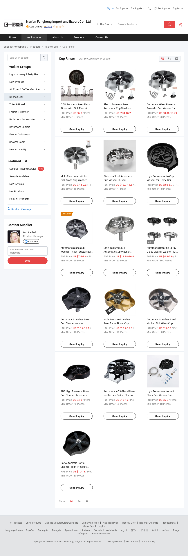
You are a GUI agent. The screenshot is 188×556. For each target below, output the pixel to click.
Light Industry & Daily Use (23, 74)
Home (12, 37)
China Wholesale (90, 522)
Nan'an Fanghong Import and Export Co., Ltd (58, 21)
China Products (33, 522)
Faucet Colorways (19, 134)
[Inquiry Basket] (150, 8)
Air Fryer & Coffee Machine (24, 89)
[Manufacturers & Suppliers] (27, 7)
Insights (101, 525)
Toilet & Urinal (17, 104)
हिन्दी (154, 530)
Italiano (86, 530)
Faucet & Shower (19, 112)
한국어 (134, 530)
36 (79, 501)
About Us (57, 37)
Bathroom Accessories (22, 119)
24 (71, 501)
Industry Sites (128, 522)
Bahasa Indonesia (101, 533)
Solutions (79, 37)
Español (30, 530)
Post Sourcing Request (180, 24)
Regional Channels (148, 522)
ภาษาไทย (164, 530)
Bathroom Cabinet (19, 127)
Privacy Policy (149, 541)
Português (43, 530)
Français (56, 530)
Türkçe (176, 530)
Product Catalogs (21, 209)
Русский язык (71, 530)
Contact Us (101, 37)
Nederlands (111, 530)
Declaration (132, 541)
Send (27, 260)
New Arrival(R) (17, 149)
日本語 (144, 530)
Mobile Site (88, 525)
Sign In (110, 8)
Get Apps (162, 8)
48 (87, 501)
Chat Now (33, 241)
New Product (16, 82)
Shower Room (17, 142)
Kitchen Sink (16, 97)
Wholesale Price (110, 522)
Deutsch (98, 530)
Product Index (169, 522)
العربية (124, 530)
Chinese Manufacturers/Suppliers (61, 522)
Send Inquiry (76, 129)
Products (36, 37)
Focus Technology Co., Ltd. (70, 541)
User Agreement (114, 541)
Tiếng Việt (83, 533)
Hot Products (15, 522)
